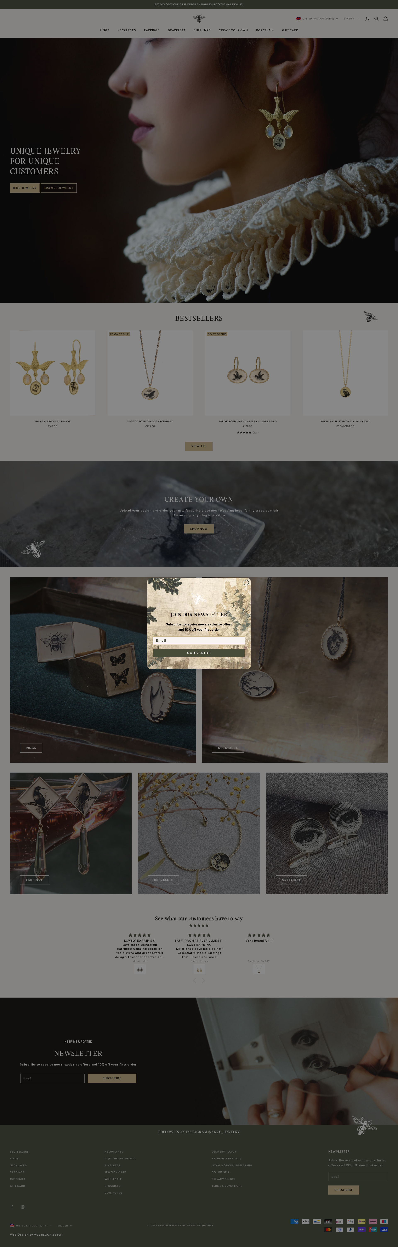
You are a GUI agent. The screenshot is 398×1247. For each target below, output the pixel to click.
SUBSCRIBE (199, 653)
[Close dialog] (246, 582)
